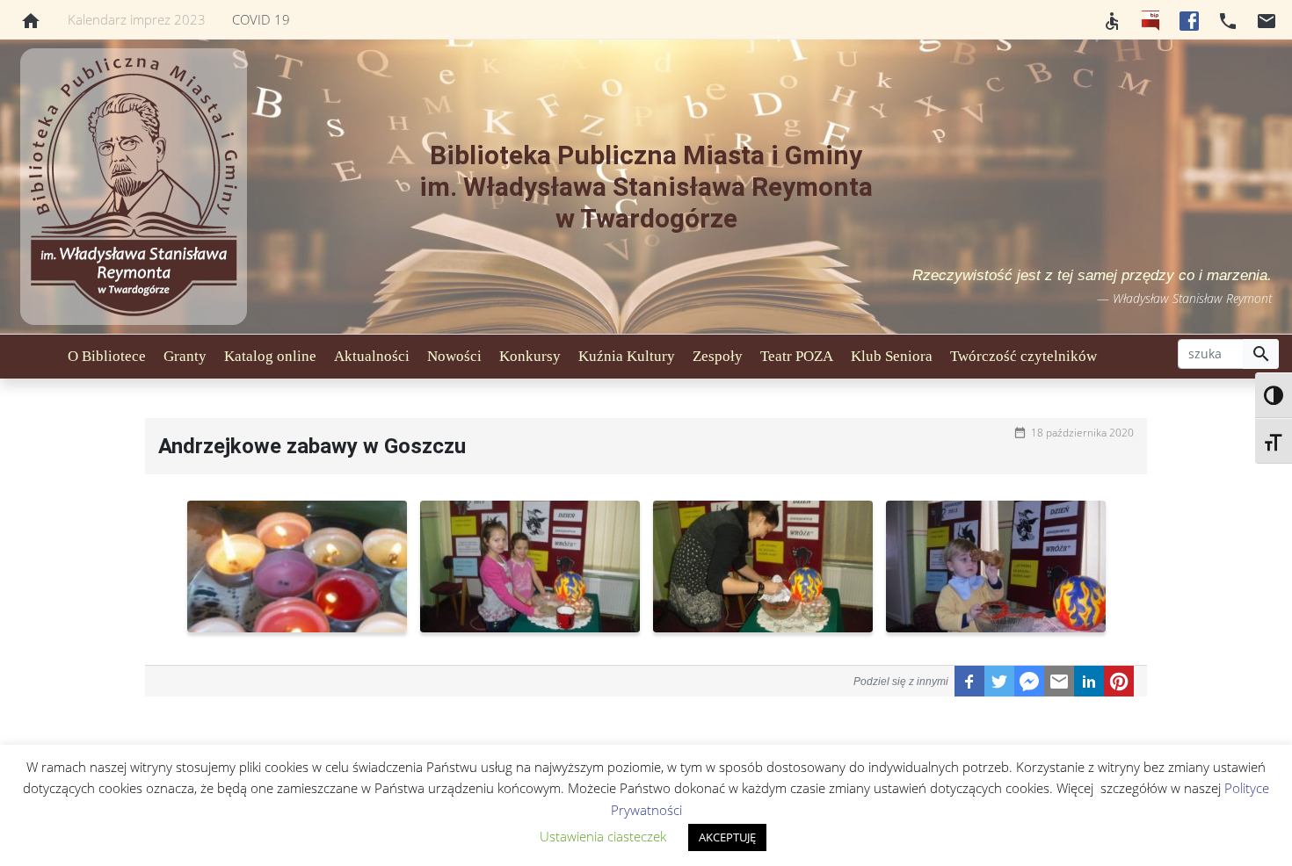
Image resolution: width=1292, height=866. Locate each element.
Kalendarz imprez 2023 (137, 19)
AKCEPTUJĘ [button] (727, 837)
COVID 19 (261, 19)
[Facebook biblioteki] (1189, 19)
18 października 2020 (1082, 432)
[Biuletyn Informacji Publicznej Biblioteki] (1150, 19)
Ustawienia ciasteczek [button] (603, 836)
